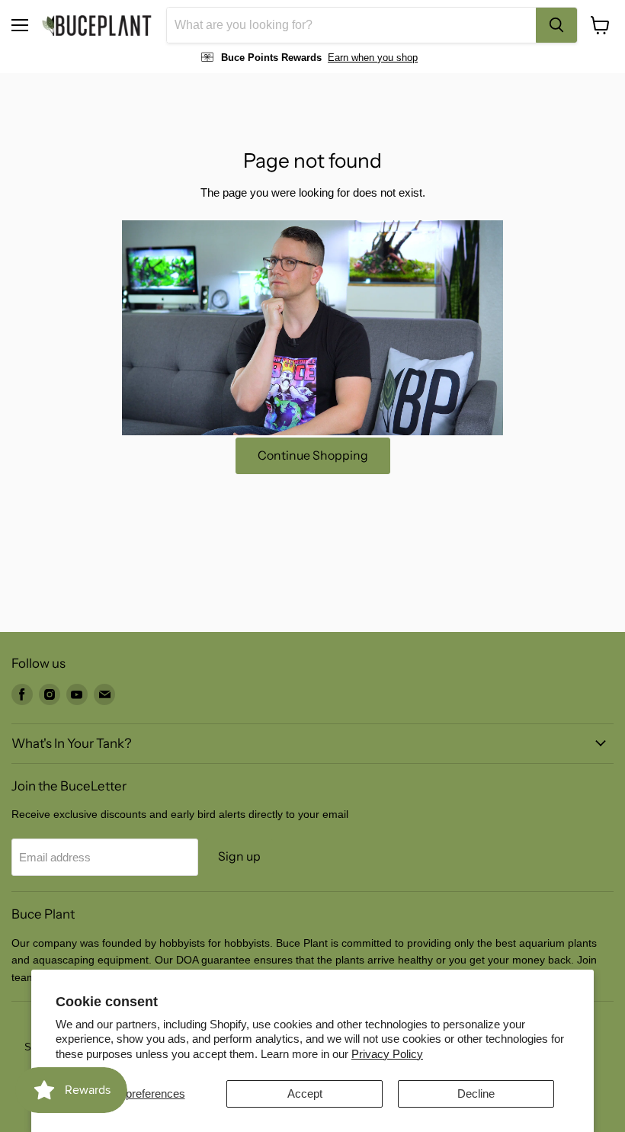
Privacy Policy (387, 1053)
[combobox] (351, 25)
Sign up (239, 856)
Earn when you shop (373, 57)
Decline (476, 1093)
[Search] (556, 25)
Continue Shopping (313, 455)
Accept (304, 1093)
